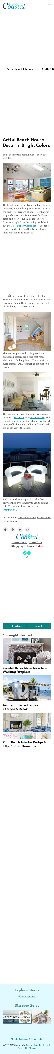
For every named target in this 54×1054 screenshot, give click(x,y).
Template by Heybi (42, 1045)
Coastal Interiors (27, 517)
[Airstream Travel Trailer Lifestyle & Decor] (27, 688)
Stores (30, 546)
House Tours (43, 517)
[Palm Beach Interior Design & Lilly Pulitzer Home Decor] (27, 726)
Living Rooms (10, 521)
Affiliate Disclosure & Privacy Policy (27, 1039)
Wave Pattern (37, 417)
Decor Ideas (19, 542)
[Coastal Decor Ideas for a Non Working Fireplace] (27, 651)
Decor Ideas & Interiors (19, 69)
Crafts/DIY (35, 542)
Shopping (17, 546)
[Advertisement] (27, 39)
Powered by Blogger (27, 1048)
